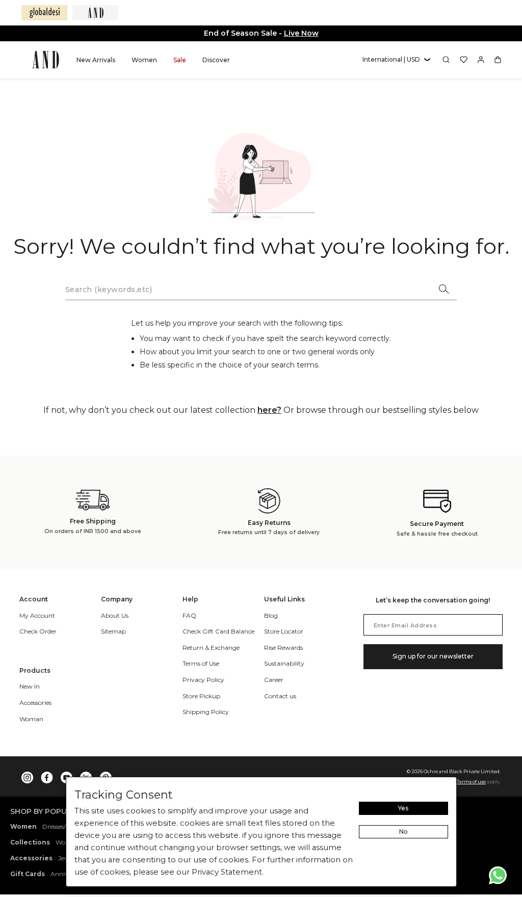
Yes (403, 808)
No (403, 831)
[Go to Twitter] (86, 775)
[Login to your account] (481, 59)
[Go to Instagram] (27, 775)
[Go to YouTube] (66, 775)
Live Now (301, 33)
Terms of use (471, 781)
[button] (396, 60)
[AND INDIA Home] (45, 59)
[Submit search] (444, 290)
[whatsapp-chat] (498, 875)
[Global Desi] (44, 12)
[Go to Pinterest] (105, 775)
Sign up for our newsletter (433, 656)
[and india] (95, 12)
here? (269, 410)
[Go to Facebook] (47, 775)
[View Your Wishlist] (463, 59)
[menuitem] (95, 59)
